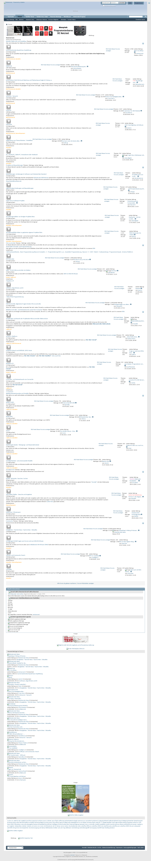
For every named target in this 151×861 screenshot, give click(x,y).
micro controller (90, 824)
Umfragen (9, 569)
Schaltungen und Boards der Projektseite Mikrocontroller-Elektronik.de (27, 318)
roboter (24, 826)
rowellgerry (21, 750)
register (12, 826)
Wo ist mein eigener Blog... (127, 541)
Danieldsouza (22, 736)
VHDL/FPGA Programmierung (15, 297)
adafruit (16, 820)
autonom (80, 820)
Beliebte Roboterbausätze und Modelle (17, 393)
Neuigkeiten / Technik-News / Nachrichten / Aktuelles (21, 530)
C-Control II (9, 391)
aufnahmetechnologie (71, 820)
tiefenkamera (49, 828)
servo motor (64, 826)
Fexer (20, 686)
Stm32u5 (114, 271)
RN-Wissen (67, 16)
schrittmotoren (48, 826)
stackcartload (22, 771)
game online (132, 822)
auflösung (61, 820)
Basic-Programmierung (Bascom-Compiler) (32, 252)
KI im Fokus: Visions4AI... (14, 698)
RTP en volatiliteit (94, 556)
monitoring (113, 824)
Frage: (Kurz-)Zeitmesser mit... (136, 155)
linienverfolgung (74, 824)
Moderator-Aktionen (41, 19)
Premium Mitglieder (53, 19)
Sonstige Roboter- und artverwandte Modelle (19, 461)
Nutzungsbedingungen (130, 847)
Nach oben (140, 847)
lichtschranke (62, 824)
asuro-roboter (47, 820)
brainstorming (11, 822)
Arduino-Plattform (127, 252)
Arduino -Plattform (11, 336)
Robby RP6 (9, 416)
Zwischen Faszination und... (15, 727)
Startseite (11, 16)
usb (59, 828)
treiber (55, 828)
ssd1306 (9, 828)
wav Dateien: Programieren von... (134, 364)
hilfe (12, 824)
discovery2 (49, 822)
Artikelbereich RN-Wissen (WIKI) (38, 544)
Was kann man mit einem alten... (71, 141)
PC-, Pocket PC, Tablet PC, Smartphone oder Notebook (22, 154)
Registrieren (139, 3)
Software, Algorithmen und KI (14, 288)
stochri (20, 679)
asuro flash (55, 820)
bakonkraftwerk (103, 820)
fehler (84, 822)
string (14, 828)
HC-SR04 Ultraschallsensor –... (16, 734)
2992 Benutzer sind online (15, 594)
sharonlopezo (22, 707)
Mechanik (9, 124)
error (78, 822)
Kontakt (84, 847)
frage (116, 822)
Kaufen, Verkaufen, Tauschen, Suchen (17, 478)
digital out (43, 822)
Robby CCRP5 (10, 402)
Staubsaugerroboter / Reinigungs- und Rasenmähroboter (22, 445)
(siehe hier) (50, 501)
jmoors (20, 778)
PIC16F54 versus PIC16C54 (81, 259)
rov (39, 826)
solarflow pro (116, 826)
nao (118, 824)
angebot (23, 820)
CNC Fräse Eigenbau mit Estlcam (134, 125)
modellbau (102, 824)
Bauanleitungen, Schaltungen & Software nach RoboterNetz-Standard (26, 174)
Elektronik (9, 66)
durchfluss (56, 822)
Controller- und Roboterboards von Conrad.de (19, 379)
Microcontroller (10, 243)
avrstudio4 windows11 (92, 820)
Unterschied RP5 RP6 (68, 403)
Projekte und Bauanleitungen (14, 165)
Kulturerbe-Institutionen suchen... (17, 762)
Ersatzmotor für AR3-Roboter (131, 111)
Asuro (8, 430)
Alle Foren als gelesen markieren (66, 583)
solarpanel (137, 826)
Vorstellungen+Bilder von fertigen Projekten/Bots (20, 216)
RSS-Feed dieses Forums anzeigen (50, 65)
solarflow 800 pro (86, 826)
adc (20, 820)
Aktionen (21, 19)
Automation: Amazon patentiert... (17, 684)
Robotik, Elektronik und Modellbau (16, 41)
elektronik (67, 822)
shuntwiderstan (73, 826)
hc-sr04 (139, 822)
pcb (131, 824)
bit (141, 820)
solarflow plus (108, 826)
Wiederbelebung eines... (138, 321)
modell (97, 824)
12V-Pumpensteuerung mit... (136, 189)
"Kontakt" (94, 482)
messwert (82, 824)
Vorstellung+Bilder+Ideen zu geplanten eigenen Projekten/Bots (24, 232)
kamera (35, 824)
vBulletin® (72, 855)
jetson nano (20, 824)
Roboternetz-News (23, 658)
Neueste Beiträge (55, 16)
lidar (67, 824)
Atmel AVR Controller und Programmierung (18, 246)
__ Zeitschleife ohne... (131, 337)
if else (15, 824)
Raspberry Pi (10, 281)
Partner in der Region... (135, 497)
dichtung (37, 822)
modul (108, 824)
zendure (112, 828)
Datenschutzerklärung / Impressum (112, 847)
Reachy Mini (105, 461)
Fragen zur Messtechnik (14, 769)
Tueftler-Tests (30, 16)
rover (41, 826)
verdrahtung (75, 828)
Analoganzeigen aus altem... (122, 304)
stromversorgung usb (35, 828)
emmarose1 (36, 614)
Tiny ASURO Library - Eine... (68, 431)
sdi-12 (54, 826)
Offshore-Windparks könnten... (16, 712)
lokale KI (138, 288)
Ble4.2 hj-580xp (138, 50)
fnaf (113, 822)
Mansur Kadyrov (23, 743)
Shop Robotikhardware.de (13, 181)
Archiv (99, 847)
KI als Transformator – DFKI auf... (16, 755)
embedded (74, 822)
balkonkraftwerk (113, 820)
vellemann (68, 828)
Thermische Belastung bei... (79, 66)
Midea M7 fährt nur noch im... (135, 445)
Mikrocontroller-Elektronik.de (101, 324)
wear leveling (105, 828)
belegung (125, 820)
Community (9, 521)
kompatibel (41, 824)
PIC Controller (10, 259)
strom (18, 828)
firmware (89, 822)
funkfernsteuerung (123, 822)
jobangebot (30, 824)
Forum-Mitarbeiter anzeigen (85, 583)
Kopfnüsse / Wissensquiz (13, 512)
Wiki (94, 248)
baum (120, 820)
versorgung (93, 828)
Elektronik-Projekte (79, 16)
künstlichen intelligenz (51, 824)
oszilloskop (127, 824)
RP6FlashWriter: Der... (85, 417)
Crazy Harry (21, 693)
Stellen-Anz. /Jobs (42, 16)
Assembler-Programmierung (73, 252)
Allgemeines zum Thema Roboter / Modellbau (19, 140)
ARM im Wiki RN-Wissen (71, 274)
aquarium (35, 820)
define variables (29, 822)
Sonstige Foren (10, 469)
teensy (43, 828)
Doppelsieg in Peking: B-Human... (128, 530)
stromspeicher (24, 828)
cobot (17, 822)
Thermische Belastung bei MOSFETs (17, 705)
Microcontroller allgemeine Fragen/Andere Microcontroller (23, 304)
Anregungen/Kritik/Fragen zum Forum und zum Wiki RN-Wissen (24, 541)
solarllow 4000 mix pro (127, 826)
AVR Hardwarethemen (12, 252)
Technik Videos (71, 19)
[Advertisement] (30, 1)
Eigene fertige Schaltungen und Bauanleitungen (19, 188)
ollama (121, 824)
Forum (20, 16)
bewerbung (137, 820)
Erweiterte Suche (140, 19)
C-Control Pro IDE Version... (137, 380)
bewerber (131, 820)
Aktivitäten (63, 19)
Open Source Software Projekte (15, 200)
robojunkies (17, 826)
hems (8, 824)
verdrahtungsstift (84, 828)
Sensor (59, 826)
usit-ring (62, 828)
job (25, 824)
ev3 (81, 822)
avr (84, 820)
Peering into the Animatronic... (16, 741)
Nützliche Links (30, 19)
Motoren (8, 110)
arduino (40, 820)
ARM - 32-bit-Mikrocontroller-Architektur (18, 270)
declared (22, 822)
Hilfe (130, 3)
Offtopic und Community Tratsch (15, 555)
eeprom (61, 822)
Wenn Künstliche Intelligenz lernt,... (17, 720)
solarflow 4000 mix (97, 826)
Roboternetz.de (92, 847)
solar (79, 826)
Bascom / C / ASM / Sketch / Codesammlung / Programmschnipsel (101, 252)
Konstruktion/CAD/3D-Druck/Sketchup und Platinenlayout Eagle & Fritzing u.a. (29, 80)
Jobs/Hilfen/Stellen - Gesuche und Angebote (19, 494)
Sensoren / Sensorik (12, 96)
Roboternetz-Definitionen (41, 177)
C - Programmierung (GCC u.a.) (55, 252)
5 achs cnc (10, 820)
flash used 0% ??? (97, 822)
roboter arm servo (32, 826)
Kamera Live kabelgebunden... (113, 96)
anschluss (29, 820)
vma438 (99, 828)
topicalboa (21, 757)
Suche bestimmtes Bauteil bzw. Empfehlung (18, 50)
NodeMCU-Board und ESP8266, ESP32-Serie (19, 350)
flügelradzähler (107, 822)
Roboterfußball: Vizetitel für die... (16, 663)
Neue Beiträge (10, 19)
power (135, 824)
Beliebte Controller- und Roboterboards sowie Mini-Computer (24, 310)
